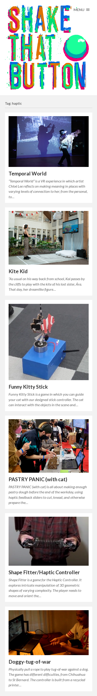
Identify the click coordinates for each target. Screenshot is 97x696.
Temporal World (27, 174)
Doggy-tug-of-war (30, 662)
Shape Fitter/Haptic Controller (44, 572)
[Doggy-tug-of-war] (49, 632)
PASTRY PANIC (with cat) (38, 479)
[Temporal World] (49, 141)
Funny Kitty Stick (28, 387)
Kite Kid (18, 271)
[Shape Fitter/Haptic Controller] (49, 541)
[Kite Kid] (49, 238)
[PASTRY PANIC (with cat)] (49, 446)
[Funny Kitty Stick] (49, 342)
